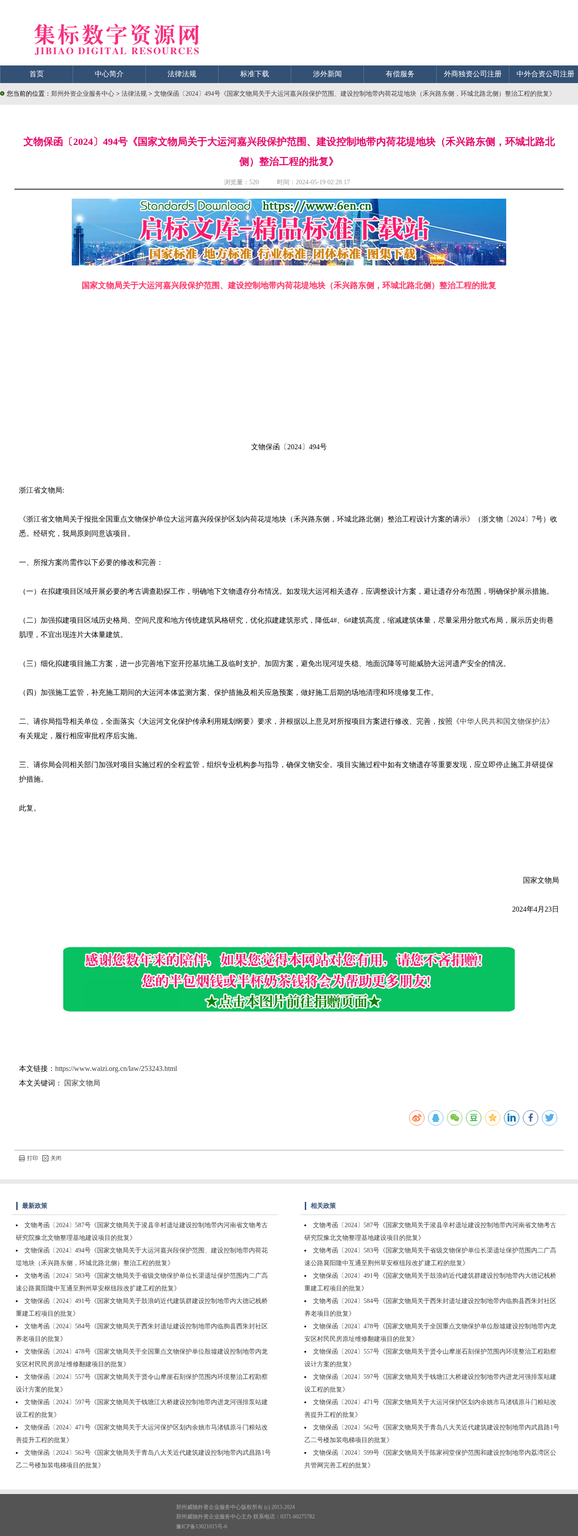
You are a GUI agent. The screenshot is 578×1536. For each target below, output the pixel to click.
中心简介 (109, 74)
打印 (32, 1158)
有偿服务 (400, 74)
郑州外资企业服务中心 (82, 93)
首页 (36, 74)
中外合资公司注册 (545, 74)
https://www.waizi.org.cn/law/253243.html (116, 1068)
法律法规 (182, 74)
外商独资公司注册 (473, 74)
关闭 (56, 1158)
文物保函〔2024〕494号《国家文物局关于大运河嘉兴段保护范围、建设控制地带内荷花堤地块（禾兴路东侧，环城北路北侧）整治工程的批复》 (354, 93)
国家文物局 (82, 1083)
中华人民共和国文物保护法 (503, 721)
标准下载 (254, 74)
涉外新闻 (327, 74)
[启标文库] (289, 263)
